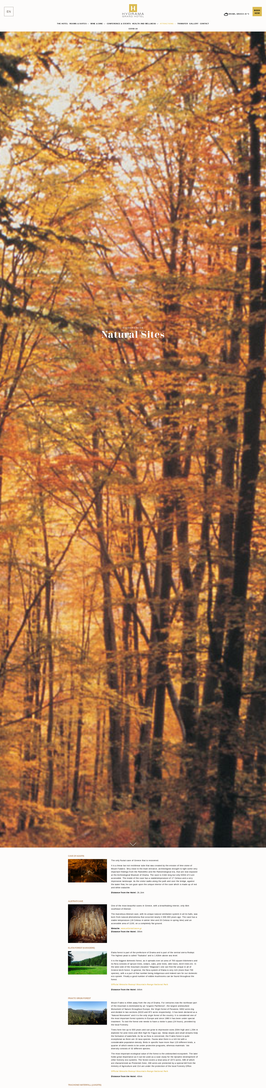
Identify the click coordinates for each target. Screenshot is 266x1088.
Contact (204, 23)
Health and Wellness (144, 23)
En (9, 12)
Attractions (167, 23)
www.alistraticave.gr (131, 928)
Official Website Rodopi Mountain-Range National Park (139, 984)
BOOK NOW (257, 12)
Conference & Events (119, 23)
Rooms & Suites (78, 23)
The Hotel (62, 23)
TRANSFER (182, 23)
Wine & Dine (96, 23)
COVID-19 (133, 29)
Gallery (194, 23)
